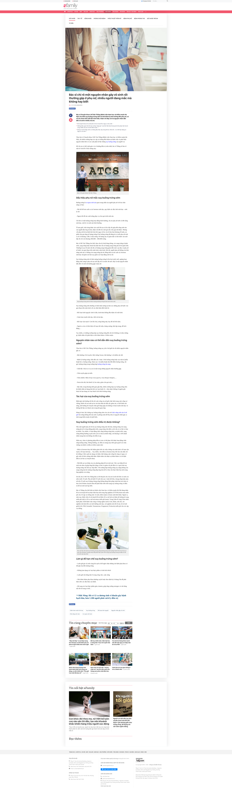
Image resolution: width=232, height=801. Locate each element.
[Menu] (145, 11)
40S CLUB (140, 11)
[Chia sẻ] (70, 115)
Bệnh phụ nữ (128, 18)
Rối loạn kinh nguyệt (103, 610)
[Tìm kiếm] (167, 1)
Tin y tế (79, 18)
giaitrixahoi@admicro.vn (109, 778)
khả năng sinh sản (75, 614)
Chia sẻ (73, 108)
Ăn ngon (122, 11)
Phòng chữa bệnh (99, 18)
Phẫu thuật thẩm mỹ (114, 18)
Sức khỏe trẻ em (152, 18)
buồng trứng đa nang (104, 364)
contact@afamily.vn (79, 768)
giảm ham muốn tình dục (76, 610)
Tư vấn (71, 23)
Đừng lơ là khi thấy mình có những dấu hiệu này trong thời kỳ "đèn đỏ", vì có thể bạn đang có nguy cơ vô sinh (101, 130)
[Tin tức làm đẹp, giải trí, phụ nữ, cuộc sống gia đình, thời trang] (70, 6)
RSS (146, 752)
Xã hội (76, 11)
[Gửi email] (70, 120)
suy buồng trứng (111, 142)
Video (142, 752)
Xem (128, 623)
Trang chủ (72, 752)
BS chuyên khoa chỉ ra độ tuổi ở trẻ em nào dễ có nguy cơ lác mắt (94, 123)
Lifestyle (70, 11)
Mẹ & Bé (86, 11)
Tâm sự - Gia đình (131, 11)
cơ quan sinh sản (91, 202)
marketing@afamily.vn (108, 765)
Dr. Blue (75, 1)
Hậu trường (100, 11)
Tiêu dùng (115, 11)
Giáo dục (92, 11)
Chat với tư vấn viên (110, 769)
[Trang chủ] (64, 11)
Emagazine (67, 1)
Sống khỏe (87, 18)
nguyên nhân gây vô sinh (118, 610)
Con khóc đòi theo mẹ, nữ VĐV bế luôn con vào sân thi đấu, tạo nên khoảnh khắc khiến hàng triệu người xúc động (89, 721)
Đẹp (81, 11)
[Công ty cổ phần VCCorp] (140, 760)
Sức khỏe (108, 11)
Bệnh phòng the (139, 18)
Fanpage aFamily (147, 1)
